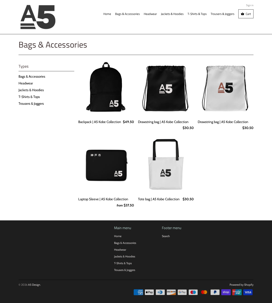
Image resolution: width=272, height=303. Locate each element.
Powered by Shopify (241, 284)
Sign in (249, 5)
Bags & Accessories (127, 14)
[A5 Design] (38, 17)
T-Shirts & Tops (197, 14)
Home (107, 14)
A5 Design (34, 284)
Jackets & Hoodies (172, 14)
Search (166, 236)
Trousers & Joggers (222, 14)
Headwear (150, 14)
